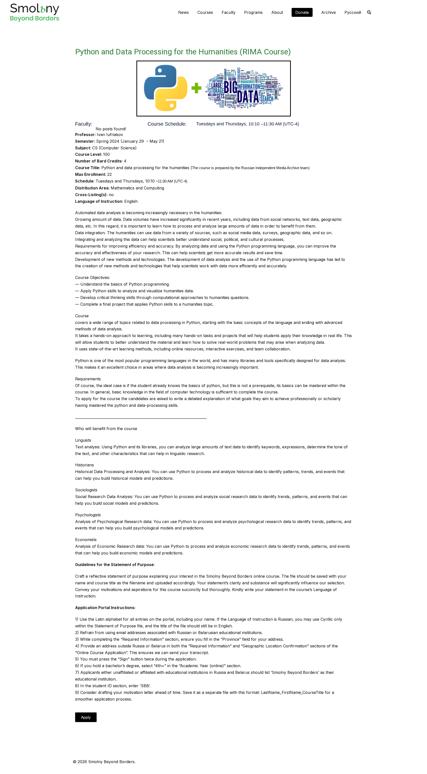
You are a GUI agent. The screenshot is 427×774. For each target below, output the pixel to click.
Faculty (228, 12)
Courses (205, 12)
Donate (302, 12)
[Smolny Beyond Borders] (34, 11)
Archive (328, 12)
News (183, 12)
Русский (352, 12)
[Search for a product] (369, 12)
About (277, 12)
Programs (253, 12)
